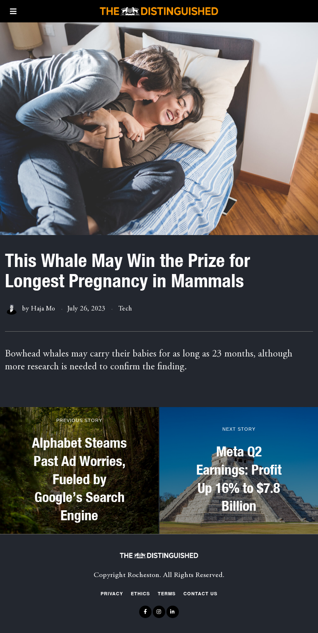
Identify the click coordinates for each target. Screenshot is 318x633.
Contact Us (200, 593)
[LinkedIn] (172, 612)
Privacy (112, 593)
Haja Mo (43, 309)
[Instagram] (159, 612)
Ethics (140, 593)
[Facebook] (145, 612)
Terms (167, 593)
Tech (125, 309)
